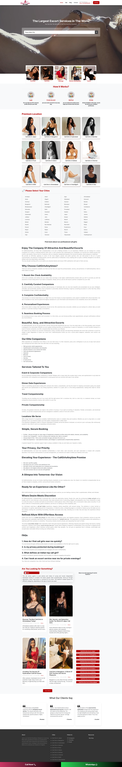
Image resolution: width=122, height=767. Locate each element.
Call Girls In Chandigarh (71, 184)
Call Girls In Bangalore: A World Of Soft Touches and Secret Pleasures (60, 673)
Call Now (96, 2)
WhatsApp (90, 764)
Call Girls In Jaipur (30, 137)
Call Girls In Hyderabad (71, 137)
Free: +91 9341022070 (84, 3)
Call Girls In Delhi (31, 184)
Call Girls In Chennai (91, 160)
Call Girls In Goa (91, 184)
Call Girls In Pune (31, 160)
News (42, 623)
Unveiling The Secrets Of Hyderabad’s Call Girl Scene (32, 672)
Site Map (91, 738)
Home (61, 2)
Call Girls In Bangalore (51, 137)
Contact (76, 2)
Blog (70, 2)
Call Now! (29, 764)
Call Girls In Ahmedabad (51, 184)
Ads (66, 2)
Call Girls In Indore (50, 160)
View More (47, 690)
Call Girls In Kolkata (71, 160)
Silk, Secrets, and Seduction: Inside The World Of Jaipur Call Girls (59, 621)
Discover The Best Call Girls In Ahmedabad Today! (33, 620)
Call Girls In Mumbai (91, 137)
